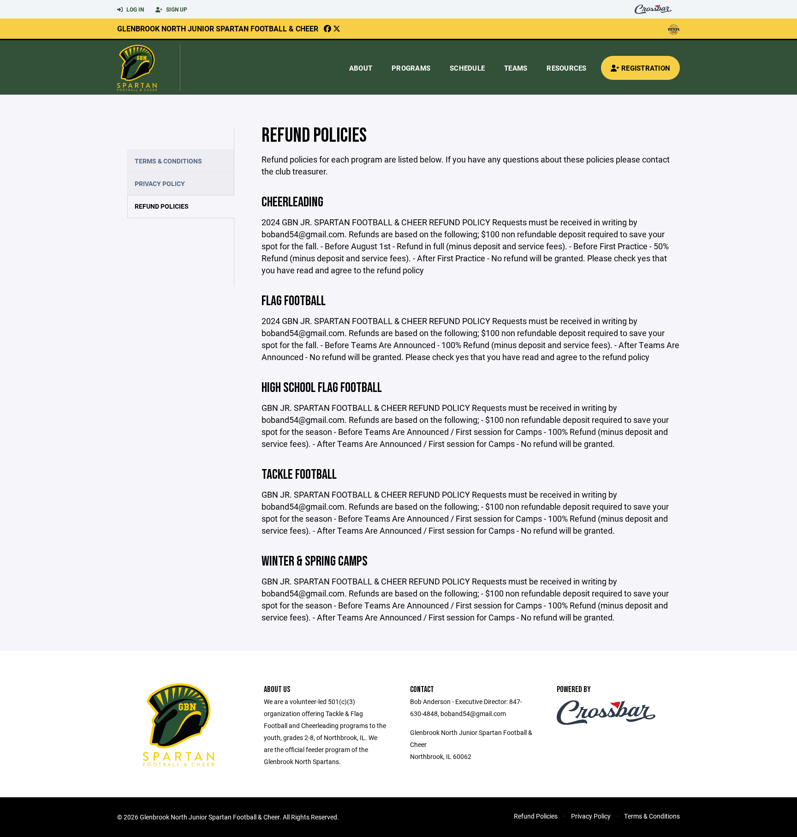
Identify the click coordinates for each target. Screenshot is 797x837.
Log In (134, 9)
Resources (566, 67)
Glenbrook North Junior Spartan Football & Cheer (217, 28)
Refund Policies (162, 206)
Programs (411, 67)
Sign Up (176, 9)
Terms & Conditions (168, 161)
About (360, 67)
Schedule (467, 67)
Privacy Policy (160, 183)
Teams (515, 67)
